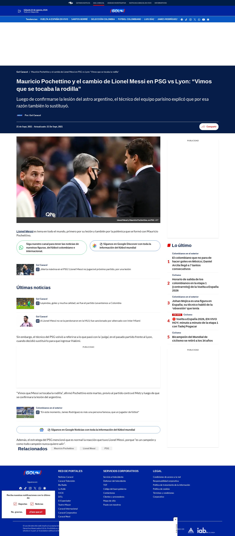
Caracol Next (64, 517)
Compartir (211, 126)
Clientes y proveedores (113, 497)
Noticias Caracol (65, 477)
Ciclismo (176, 275)
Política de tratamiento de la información (171, 485)
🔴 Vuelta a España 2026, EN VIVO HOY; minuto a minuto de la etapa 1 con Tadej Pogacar (195, 322)
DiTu (60, 497)
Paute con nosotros (112, 505)
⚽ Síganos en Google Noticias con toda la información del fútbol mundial (91, 429)
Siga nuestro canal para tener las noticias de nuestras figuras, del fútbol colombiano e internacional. (52, 247)
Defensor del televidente (114, 481)
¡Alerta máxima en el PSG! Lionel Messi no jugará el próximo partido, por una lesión (85, 269)
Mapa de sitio (109, 501)
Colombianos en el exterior (49, 408)
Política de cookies (161, 489)
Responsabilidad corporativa (166, 481)
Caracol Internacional (68, 509)
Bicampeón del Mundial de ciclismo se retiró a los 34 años (192, 338)
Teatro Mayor (64, 505)
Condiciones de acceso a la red (167, 477)
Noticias (39, 504)
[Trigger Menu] (19, 11)
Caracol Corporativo (67, 513)
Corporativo (158, 497)
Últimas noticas (83, 3)
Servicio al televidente (113, 477)
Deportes (22, 504)
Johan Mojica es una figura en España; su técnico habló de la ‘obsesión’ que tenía (192, 304)
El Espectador (64, 501)
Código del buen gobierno (114, 489)
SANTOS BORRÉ (79, 19)
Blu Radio (62, 485)
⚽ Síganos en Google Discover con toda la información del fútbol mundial (125, 245)
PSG (107, 448)
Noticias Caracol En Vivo (140, 3)
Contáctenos (109, 493)
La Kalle (62, 489)
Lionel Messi (24, 231)
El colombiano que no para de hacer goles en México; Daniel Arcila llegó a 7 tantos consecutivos (192, 263)
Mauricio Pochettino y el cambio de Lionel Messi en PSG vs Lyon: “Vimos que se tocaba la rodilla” (75, 72)
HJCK (61, 493)
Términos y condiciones (163, 493)
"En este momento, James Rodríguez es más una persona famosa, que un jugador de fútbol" (89, 411)
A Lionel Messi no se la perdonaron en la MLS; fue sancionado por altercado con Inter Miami (90, 320)
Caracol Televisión (66, 481)
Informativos (161, 3)
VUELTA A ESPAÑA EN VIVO (54, 19)
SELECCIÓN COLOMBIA (103, 19)
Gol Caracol (98, 3)
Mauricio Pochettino (64, 448)
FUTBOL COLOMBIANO (129, 19)
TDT (105, 485)
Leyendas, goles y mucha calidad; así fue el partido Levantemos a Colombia (80, 302)
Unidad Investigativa (116, 3)
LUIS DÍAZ (149, 19)
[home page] (71, 3)
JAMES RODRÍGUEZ (167, 19)
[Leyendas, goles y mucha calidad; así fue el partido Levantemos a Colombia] (25, 303)
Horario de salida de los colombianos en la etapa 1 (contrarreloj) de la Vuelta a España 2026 (195, 284)
